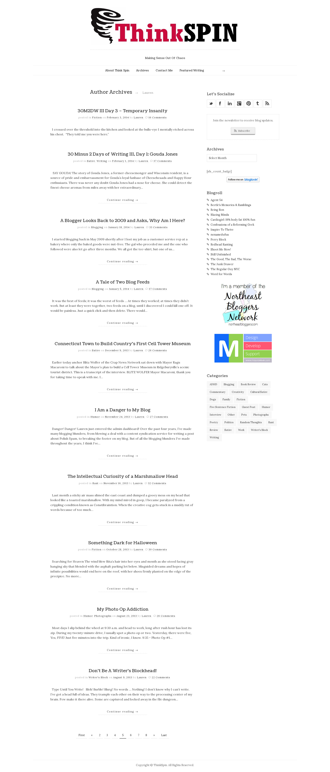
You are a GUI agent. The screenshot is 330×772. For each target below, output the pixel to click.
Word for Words (221, 274)
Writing (102, 161)
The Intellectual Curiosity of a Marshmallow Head (123, 476)
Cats (265, 384)
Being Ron (217, 210)
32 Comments (157, 483)
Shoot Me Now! (221, 249)
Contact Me (164, 70)
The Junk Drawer (222, 264)
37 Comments (163, 161)
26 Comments (157, 350)
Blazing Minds (220, 214)
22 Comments (161, 677)
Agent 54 (216, 200)
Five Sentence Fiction (222, 407)
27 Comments (159, 416)
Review (214, 430)
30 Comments (158, 549)
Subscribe (244, 130)
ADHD (213, 384)
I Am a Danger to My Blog (122, 410)
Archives (142, 70)
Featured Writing (192, 70)
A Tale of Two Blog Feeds (123, 282)
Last (164, 735)
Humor (95, 416)
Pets (244, 414)
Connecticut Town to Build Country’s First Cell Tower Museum (123, 344)
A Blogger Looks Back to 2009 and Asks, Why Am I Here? (122, 221)
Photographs (103, 616)
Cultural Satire (258, 392)
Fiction (97, 117)
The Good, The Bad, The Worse (231, 259)
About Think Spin (117, 70)
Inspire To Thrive (222, 229)
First (81, 735)
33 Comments (158, 227)
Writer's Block (98, 677)
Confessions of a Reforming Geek (232, 224)
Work (241, 430)
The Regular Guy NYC (225, 269)
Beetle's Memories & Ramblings (231, 205)
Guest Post (248, 407)
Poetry (214, 422)
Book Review (248, 384)
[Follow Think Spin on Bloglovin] (243, 181)
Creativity (238, 392)
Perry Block (218, 239)
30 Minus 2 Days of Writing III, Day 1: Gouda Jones (123, 154)
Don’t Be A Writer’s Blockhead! (123, 671)
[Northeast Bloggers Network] (243, 325)
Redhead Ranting (222, 244)
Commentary (217, 392)
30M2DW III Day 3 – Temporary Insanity (122, 111)
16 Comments (158, 117)
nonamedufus (220, 234)
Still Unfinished (221, 254)
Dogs (213, 399)
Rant (95, 483)
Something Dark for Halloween (122, 543)
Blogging (97, 227)
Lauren (139, 117)
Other (231, 414)
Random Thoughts (251, 422)
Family (226, 399)
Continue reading (122, 200)
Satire (91, 161)
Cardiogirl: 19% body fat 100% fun (233, 219)
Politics (229, 422)
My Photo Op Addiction (122, 609)
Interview (215, 414)
